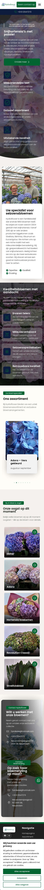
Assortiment (27, 836)
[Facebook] (5, 836)
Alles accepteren (22, 871)
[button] (39, 4)
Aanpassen (22, 878)
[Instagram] (9, 836)
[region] (22, 864)
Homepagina (28, 833)
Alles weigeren (22, 884)
